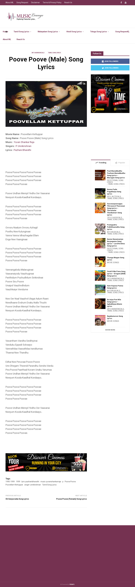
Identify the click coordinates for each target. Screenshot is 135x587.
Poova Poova (70, 482)
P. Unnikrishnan (23, 146)
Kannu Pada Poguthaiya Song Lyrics (114, 191)
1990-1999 (10, 482)
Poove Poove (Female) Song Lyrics (71, 499)
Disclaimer (35, 2)
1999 (18, 482)
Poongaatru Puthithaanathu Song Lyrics (115, 227)
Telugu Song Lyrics (98, 32)
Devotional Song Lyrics (115, 181)
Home (5, 32)
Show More (110, 330)
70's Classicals (114, 218)
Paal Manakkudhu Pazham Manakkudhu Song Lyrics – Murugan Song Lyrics (116, 174)
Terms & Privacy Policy (52, 2)
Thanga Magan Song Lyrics (115, 259)
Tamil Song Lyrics (21, 32)
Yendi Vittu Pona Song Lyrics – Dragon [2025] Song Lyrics (116, 273)
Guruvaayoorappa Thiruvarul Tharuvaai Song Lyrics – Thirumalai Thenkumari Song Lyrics (116, 209)
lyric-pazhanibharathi (30, 482)
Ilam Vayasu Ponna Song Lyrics (115, 287)
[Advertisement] (54, 163)
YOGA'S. (72, 584)
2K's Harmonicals (38, 52)
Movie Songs (113, 262)
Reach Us (21, 39)
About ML (7, 39)
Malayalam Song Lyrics (48, 32)
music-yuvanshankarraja (50, 482)
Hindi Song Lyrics (74, 32)
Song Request (121, 32)
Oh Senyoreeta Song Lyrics (17, 499)
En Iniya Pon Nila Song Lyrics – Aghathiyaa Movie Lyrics (114, 303)
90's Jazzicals (114, 196)
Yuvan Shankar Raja (24, 142)
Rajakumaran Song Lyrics (115, 317)
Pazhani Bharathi (22, 150)
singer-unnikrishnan (32, 485)
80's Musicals (113, 232)
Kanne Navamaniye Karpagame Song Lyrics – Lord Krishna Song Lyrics (116, 242)
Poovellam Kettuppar (14, 485)
